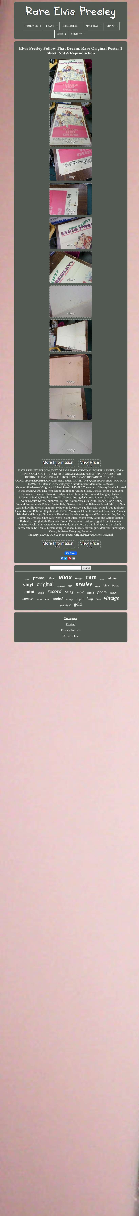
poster (27, 579)
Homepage (70, 618)
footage (69, 599)
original (45, 584)
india (39, 599)
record (55, 591)
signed (90, 592)
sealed (58, 598)
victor (113, 592)
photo (102, 592)
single (41, 592)
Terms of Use (71, 636)
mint (30, 591)
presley (84, 584)
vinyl (28, 584)
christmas (61, 586)
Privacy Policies (70, 630)
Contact (70, 624)
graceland (65, 605)
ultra (47, 599)
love (98, 599)
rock (70, 586)
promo (38, 577)
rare (91, 577)
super (97, 586)
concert (28, 598)
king (90, 599)
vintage (111, 598)
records (102, 579)
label (80, 592)
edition (112, 578)
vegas (79, 599)
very (69, 591)
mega (79, 578)
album (51, 578)
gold (78, 604)
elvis (65, 576)
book (115, 585)
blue (106, 585)
